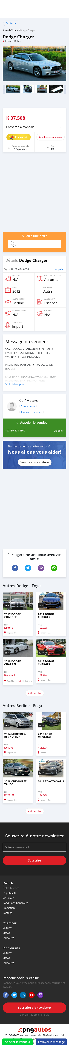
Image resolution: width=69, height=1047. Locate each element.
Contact (7, 913)
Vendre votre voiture (35, 462)
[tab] (34, 127)
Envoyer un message (31, 412)
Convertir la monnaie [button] (20, 127)
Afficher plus (34, 693)
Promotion (9, 908)
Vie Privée (8, 898)
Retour (12, 23)
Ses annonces (28, 406)
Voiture (15, 30)
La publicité (9, 893)
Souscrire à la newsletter (34, 1008)
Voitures (7, 928)
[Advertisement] (34, 194)
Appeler (60, 269)
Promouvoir (21, 137)
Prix (12, 242)
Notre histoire (11, 888)
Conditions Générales (15, 903)
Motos (6, 933)
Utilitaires (8, 938)
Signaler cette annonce (50, 137)
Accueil (6, 30)
